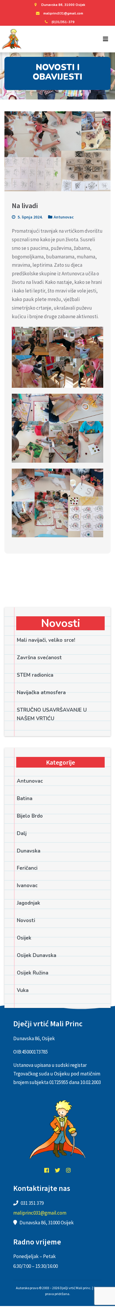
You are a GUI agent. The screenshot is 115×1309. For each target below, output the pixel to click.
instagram (68, 1170)
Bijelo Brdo (30, 816)
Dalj (22, 833)
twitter (57, 1170)
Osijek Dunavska (36, 955)
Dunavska (28, 851)
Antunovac (64, 217)
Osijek (24, 938)
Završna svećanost (39, 657)
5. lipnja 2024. (30, 217)
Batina (24, 798)
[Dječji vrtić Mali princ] (11, 39)
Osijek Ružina (32, 972)
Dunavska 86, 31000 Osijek (63, 5)
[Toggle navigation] (105, 39)
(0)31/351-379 (63, 22)
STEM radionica (35, 675)
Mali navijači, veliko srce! (46, 640)
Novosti (26, 920)
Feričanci (27, 868)
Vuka (23, 990)
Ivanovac (27, 885)
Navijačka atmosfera (41, 692)
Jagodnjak (28, 903)
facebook (47, 1170)
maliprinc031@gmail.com (63, 13)
